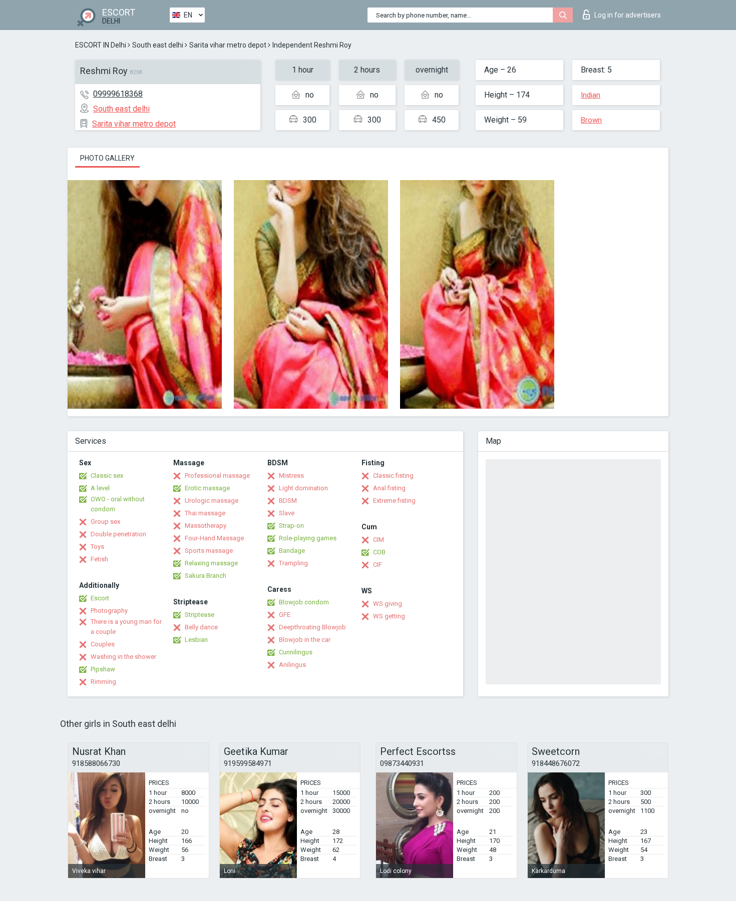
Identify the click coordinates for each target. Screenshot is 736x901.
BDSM (288, 500)
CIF (377, 564)
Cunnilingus (295, 652)
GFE (284, 614)
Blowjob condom (304, 602)
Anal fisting (389, 488)
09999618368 (118, 94)
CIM (378, 539)
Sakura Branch (205, 575)
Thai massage (205, 513)
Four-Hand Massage (214, 538)
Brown (591, 120)
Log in (627, 15)
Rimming (103, 681)
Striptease (199, 614)
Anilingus (292, 664)
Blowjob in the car (304, 639)
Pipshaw (103, 669)
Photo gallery (107, 158)
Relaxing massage (211, 563)
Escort (100, 598)
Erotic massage (207, 488)
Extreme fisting (394, 500)
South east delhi (157, 45)
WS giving (387, 603)
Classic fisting (393, 475)
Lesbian (196, 639)
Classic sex (107, 475)
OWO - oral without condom (118, 504)
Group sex (105, 521)
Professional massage (217, 475)
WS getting (389, 616)
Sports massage (209, 550)
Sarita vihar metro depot (227, 45)
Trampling (293, 563)
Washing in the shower (123, 656)
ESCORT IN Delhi (100, 45)
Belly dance (201, 627)
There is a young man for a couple (126, 626)
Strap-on (291, 525)
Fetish (99, 559)
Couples (103, 644)
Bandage (292, 550)
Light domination (303, 488)
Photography (109, 610)
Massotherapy (205, 525)
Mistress (291, 475)
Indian (590, 95)
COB (379, 552)
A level (100, 488)
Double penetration (118, 534)
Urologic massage (211, 500)
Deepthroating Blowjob (312, 627)
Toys (97, 546)
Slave (286, 513)
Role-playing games (307, 538)
